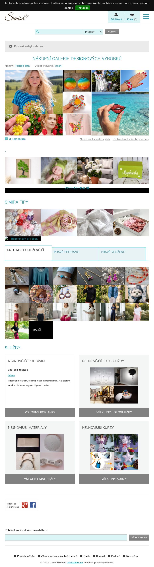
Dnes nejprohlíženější (25, 250)
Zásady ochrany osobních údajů (59, 556)
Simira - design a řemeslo (17, 17)
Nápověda (132, 556)
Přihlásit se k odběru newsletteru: (26, 530)
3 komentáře (17, 139)
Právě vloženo (113, 252)
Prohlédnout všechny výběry (131, 139)
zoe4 (58, 66)
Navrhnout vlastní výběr (95, 139)
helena (11, 375)
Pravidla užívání (26, 556)
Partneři (115, 556)
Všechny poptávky (40, 412)
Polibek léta (22, 66)
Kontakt (100, 556)
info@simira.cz (75, 562)
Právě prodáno (66, 252)
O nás (86, 556)
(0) (132, 19)
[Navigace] (146, 17)
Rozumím (83, 8)
